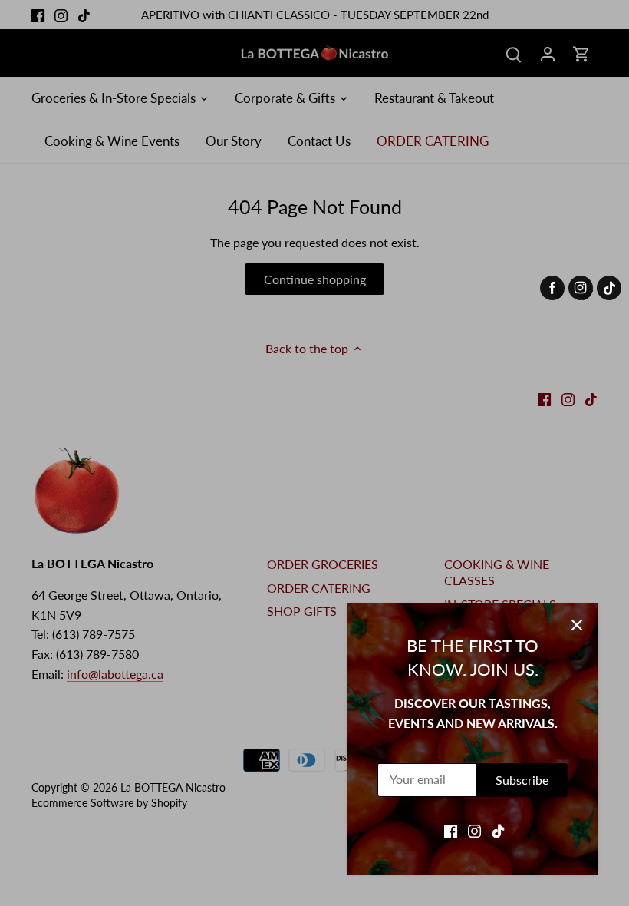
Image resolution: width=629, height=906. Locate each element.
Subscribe (522, 779)
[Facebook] (450, 830)
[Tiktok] (498, 830)
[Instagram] (474, 830)
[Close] (577, 625)
